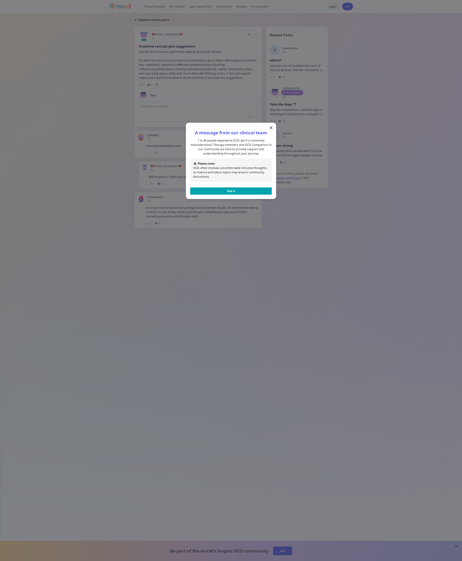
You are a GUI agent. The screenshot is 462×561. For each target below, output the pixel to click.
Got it (231, 191)
